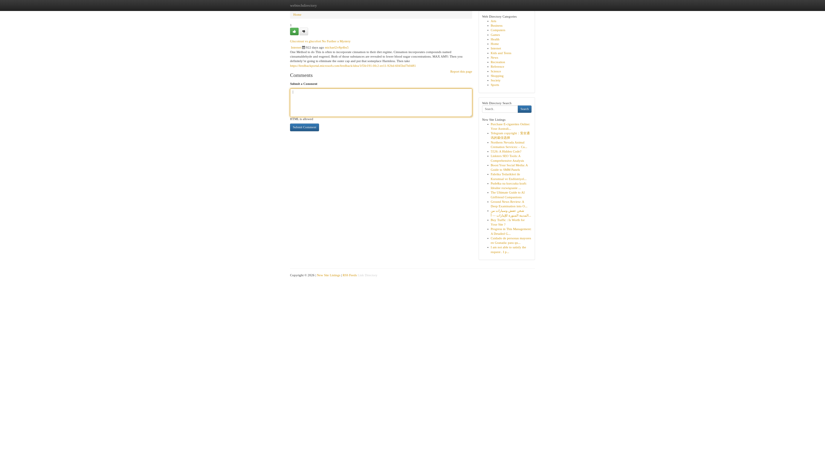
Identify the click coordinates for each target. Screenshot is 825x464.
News (494, 57)
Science (496, 71)
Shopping (497, 76)
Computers (498, 30)
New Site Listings (328, 275)
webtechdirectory (303, 5)
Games (495, 35)
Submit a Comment (303, 83)
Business (497, 25)
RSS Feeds (350, 275)
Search (525, 109)
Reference (497, 66)
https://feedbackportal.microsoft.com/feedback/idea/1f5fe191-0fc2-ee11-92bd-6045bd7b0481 (353, 65)
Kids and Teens (501, 53)
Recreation (498, 62)
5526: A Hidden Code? (506, 151)
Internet (296, 47)
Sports (495, 85)
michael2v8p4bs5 (337, 47)
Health (495, 39)
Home (297, 14)
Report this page (461, 71)
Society (496, 80)
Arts (493, 21)
